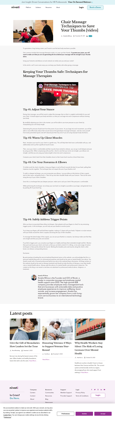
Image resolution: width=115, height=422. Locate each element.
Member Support (66, 392)
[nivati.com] (14, 388)
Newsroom (49, 402)
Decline (84, 414)
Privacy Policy (80, 392)
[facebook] (91, 389)
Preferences (66, 414)
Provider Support (66, 396)
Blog (46, 399)
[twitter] (95, 389)
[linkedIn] (101, 389)
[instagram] (98, 389)
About (58, 7)
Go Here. (15, 398)
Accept (103, 414)
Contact (32, 396)
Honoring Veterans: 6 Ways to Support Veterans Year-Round (56, 346)
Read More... (33, 361)
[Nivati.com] (16, 7)
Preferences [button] (7, 417)
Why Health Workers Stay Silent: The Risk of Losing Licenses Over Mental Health (89, 348)
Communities (49, 392)
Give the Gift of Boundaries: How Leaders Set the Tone (25, 345)
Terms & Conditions (82, 396)
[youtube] (104, 389)
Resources (48, 396)
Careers (32, 392)
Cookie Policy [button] (7, 415)
